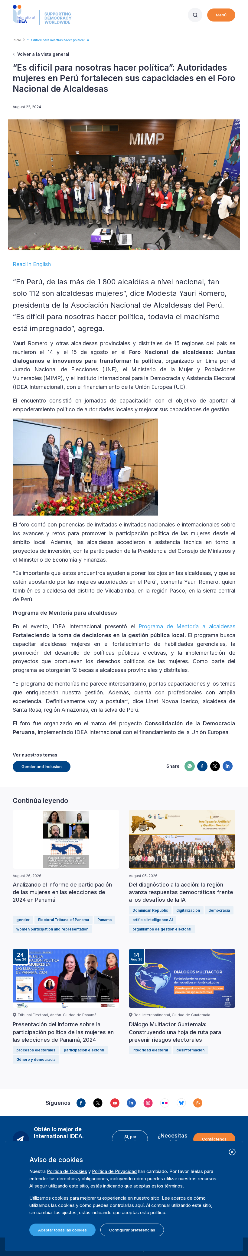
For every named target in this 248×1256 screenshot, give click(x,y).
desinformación (190, 1050)
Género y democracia (35, 1059)
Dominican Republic (150, 910)
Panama (104, 919)
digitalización (188, 910)
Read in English (32, 264)
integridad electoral (150, 1050)
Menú (221, 14)
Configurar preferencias (132, 1230)
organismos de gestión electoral (161, 929)
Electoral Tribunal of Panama (63, 919)
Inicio (17, 40)
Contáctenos (214, 1139)
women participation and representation (52, 929)
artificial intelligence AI (152, 919)
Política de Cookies (67, 1171)
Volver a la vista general (43, 54)
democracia (219, 910)
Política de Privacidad (114, 1171)
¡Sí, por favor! (129, 1139)
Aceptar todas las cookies (62, 1230)
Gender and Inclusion (41, 766)
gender (23, 919)
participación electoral (84, 1050)
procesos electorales (35, 1050)
